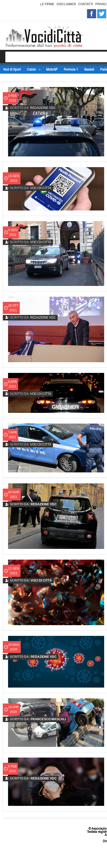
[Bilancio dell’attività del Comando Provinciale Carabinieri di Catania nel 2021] (56, 253)
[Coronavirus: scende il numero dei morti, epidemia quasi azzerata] (56, 662)
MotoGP (52, 69)
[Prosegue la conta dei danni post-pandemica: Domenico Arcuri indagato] (56, 329)
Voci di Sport (12, 69)
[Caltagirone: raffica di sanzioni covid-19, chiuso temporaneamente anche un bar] (56, 516)
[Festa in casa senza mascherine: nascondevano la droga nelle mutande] (56, 592)
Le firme (47, 4)
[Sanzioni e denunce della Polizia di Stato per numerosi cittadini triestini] (56, 448)
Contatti (85, 4)
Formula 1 (71, 69)
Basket (89, 69)
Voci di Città (40, 188)
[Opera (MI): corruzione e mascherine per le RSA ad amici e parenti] (56, 393)
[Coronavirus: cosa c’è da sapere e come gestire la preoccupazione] (56, 782)
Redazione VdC (43, 108)
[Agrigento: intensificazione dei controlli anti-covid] (56, 188)
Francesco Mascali (48, 719)
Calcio (30, 70)
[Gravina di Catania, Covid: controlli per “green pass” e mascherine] (56, 121)
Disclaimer (66, 4)
